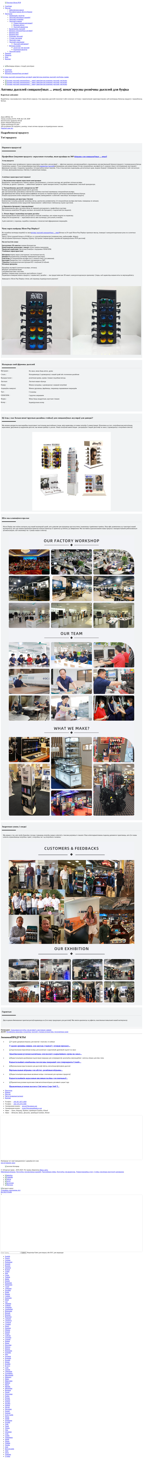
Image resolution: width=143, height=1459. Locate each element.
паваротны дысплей (47, 166)
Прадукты (8, 14)
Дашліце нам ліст (7, 128)
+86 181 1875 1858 (19, 1102)
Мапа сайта (44, 1170)
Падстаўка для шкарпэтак (66, 1172)
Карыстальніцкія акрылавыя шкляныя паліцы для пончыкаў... (38, 1078)
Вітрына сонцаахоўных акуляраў (21, 31)
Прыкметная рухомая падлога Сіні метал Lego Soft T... (34, 1086)
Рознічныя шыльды (20, 49)
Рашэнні (8, 53)
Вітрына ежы (14, 32)
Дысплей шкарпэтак (20, 27)
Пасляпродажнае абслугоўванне (20, 12)
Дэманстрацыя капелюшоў (23, 23)
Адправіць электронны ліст (11, 1190)
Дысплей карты (14, 51)
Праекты (8, 55)
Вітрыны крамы (15, 46)
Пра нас (8, 8)
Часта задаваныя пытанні (14, 1096)
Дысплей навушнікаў (21, 44)
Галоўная (8, 6)
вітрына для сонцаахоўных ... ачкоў (90, 156)
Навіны (7, 1092)
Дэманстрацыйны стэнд (84, 1172)
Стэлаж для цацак (15, 38)
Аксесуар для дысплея (21, 48)
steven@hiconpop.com (29, 1106)
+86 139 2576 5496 (19, 1104)
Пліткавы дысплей (16, 36)
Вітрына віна (14, 34)
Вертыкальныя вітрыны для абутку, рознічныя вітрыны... (36, 1070)
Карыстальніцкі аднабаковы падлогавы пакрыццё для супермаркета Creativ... (45, 1062)
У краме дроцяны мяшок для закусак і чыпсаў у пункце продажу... (39, 1046)
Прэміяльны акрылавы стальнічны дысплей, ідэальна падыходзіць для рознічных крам (37, 1032)
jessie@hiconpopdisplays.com (32, 1108)
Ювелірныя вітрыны (8, 1172)
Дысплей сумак (14, 40)
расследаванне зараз (8, 1163)
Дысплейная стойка (49, 1172)
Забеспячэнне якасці (16, 10)
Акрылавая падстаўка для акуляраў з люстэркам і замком (31, 1030)
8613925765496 (6, 1192)
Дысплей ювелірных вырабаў (19, 17)
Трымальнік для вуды (16, 15)
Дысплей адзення (15, 21)
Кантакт (8, 59)
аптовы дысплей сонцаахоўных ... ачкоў (45, 233)
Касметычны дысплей (17, 29)
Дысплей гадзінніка (16, 19)
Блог (6, 57)
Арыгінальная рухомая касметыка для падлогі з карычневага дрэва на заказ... (45, 1054)
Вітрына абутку (18, 25)
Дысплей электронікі (16, 42)
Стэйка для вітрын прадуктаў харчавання (109, 1172)
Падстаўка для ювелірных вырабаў (28, 1172)
